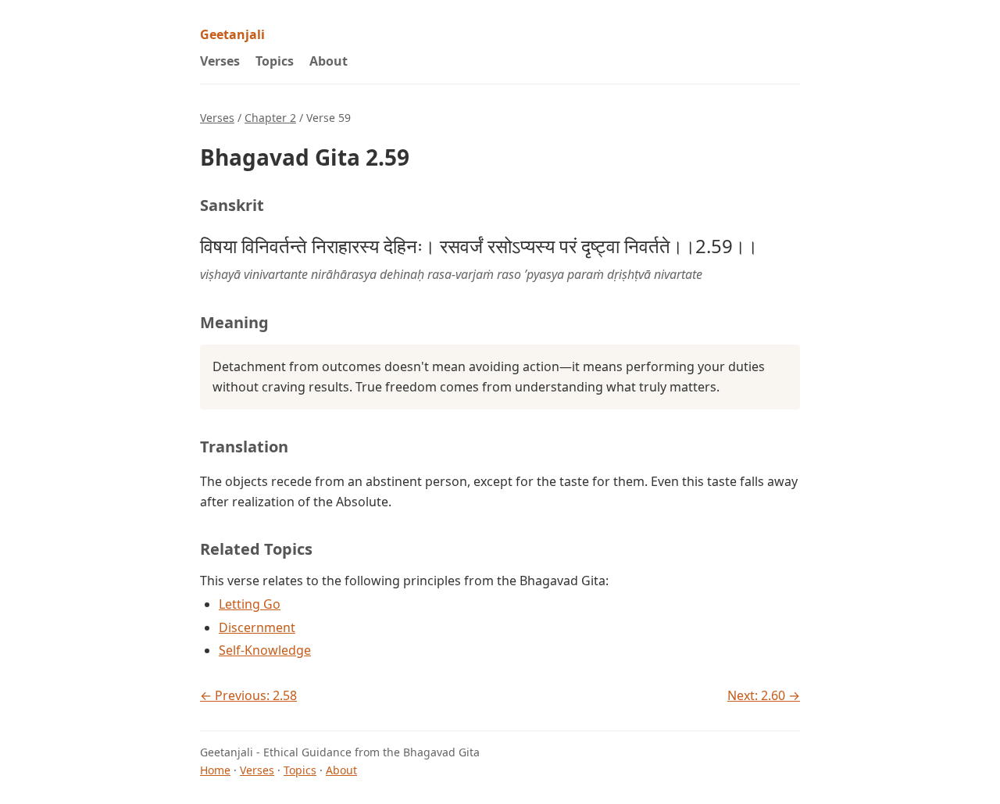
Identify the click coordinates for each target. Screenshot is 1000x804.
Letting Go (249, 604)
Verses (220, 61)
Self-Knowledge (265, 650)
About (328, 61)
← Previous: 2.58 (248, 695)
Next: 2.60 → (763, 695)
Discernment (257, 627)
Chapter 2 (270, 117)
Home (215, 770)
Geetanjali (232, 34)
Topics (274, 61)
